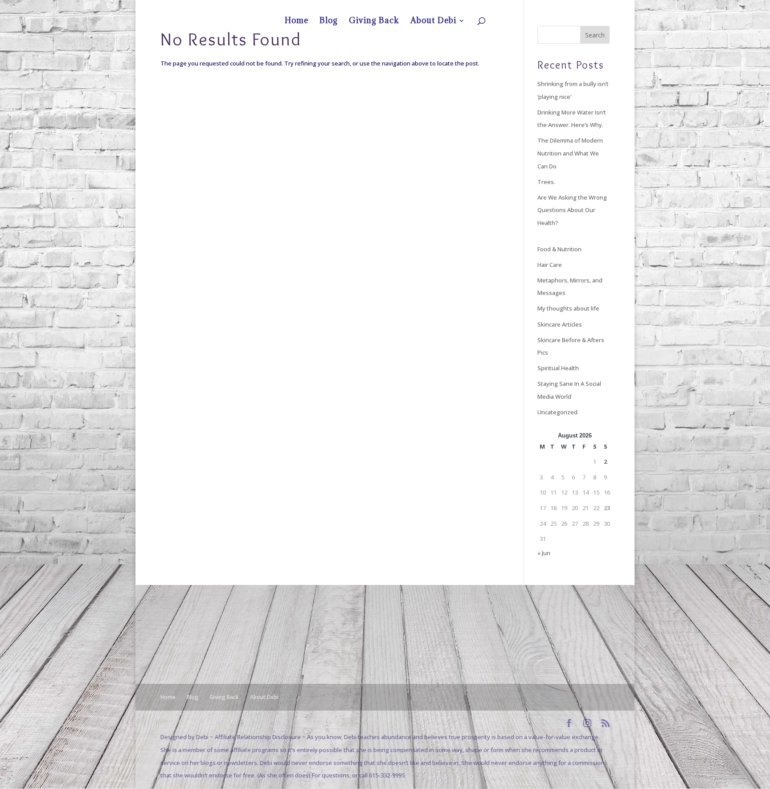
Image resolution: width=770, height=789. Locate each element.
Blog (532, 7)
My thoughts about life (568, 308)
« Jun (543, 553)
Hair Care (549, 265)
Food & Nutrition (559, 249)
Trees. (546, 182)
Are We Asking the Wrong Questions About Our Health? (572, 210)
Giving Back (557, 7)
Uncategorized (557, 412)
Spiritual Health (558, 368)
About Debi (589, 7)
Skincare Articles (559, 324)
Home (513, 7)
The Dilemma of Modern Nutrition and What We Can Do (570, 153)
